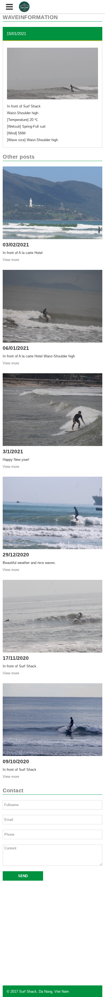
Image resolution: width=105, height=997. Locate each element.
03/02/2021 (16, 244)
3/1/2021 (13, 451)
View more (11, 260)
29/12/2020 (16, 554)
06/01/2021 (16, 348)
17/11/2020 (16, 658)
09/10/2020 (16, 761)
